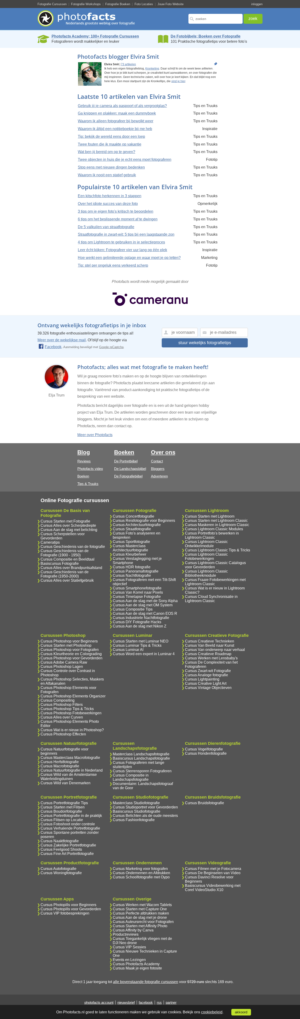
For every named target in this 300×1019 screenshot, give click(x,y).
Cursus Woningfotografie (61, 873)
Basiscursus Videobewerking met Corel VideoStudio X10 (212, 888)
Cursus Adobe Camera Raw (64, 662)
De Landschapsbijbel (130, 469)
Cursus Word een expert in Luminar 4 (144, 654)
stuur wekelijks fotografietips (204, 342)
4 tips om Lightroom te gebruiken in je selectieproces (121, 242)
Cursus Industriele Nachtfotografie (141, 618)
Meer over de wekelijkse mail (62, 340)
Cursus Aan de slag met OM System (142, 605)
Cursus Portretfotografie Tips (64, 803)
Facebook (53, 347)
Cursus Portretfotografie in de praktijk (71, 816)
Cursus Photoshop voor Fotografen (70, 650)
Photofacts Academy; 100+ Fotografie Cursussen (95, 36)
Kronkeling (152, 68)
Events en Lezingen (129, 960)
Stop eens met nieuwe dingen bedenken (111, 167)
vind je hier (178, 81)
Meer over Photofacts (94, 435)
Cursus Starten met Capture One (140, 909)
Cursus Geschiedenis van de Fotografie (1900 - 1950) (65, 553)
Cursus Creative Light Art (205, 683)
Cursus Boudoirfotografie (61, 811)
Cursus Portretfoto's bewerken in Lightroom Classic (212, 535)
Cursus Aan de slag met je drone (140, 917)
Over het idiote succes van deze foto (108, 204)
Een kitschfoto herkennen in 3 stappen (109, 196)
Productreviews (126, 934)
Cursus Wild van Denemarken (65, 783)
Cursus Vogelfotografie (204, 749)
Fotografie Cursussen (52, 4)
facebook (146, 1002)
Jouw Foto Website (171, 4)
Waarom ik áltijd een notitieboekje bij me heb (115, 129)
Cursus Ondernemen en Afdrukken (141, 873)
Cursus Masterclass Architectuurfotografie (130, 548)
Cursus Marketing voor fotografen (140, 869)
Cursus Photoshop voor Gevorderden (71, 658)
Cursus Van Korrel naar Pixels (138, 592)
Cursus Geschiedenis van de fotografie (73, 547)
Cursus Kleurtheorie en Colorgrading (71, 654)
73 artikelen (128, 64)
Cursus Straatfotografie (132, 529)
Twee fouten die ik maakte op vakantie (109, 144)
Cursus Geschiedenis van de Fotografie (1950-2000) (65, 574)
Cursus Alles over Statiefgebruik (67, 580)
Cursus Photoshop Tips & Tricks (67, 709)
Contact (157, 461)
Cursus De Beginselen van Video (212, 873)
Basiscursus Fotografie (60, 563)
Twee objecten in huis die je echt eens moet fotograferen (124, 160)
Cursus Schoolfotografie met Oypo (141, 877)
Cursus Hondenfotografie (206, 753)
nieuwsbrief (126, 1002)
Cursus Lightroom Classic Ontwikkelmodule (206, 544)
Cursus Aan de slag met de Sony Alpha (145, 601)
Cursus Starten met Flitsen (63, 807)
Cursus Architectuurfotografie (137, 525)
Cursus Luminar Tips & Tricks (137, 645)
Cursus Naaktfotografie (60, 841)
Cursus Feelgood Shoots (61, 849)
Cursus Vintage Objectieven (208, 688)
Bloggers (158, 469)
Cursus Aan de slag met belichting (69, 530)
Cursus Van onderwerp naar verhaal (215, 650)
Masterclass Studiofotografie (136, 803)
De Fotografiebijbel (128, 476)
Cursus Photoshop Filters (62, 705)
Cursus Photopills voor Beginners (68, 905)
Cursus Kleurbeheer (129, 554)
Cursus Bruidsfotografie (204, 803)
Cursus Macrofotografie (60, 766)
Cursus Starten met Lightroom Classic (216, 521)
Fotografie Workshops (86, 4)
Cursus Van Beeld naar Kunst (209, 645)
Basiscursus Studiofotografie (136, 811)
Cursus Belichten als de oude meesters (145, 816)
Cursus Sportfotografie (131, 542)
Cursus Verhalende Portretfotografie (70, 828)
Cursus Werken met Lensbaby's (211, 658)
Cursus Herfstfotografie (60, 762)
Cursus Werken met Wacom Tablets (142, 905)
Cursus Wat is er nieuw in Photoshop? (72, 730)
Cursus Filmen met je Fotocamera (213, 869)
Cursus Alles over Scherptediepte (68, 525)
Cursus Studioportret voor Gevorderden (145, 807)
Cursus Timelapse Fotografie (137, 597)
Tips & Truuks (87, 484)
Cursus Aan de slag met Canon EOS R (145, 613)
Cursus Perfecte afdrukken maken (141, 913)
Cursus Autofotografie (58, 869)
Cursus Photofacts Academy (136, 964)
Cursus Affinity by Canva (133, 930)
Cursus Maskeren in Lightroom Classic (217, 525)
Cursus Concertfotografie (133, 516)
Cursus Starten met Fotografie (65, 521)
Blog (83, 452)
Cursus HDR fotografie (131, 567)
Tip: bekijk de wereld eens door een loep (111, 136)
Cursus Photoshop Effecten (63, 734)
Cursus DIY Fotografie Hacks (137, 622)
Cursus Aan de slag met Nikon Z (139, 626)
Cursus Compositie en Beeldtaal (67, 559)
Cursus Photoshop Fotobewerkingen (71, 713)
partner (171, 1002)
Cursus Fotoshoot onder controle (68, 824)
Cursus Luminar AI (128, 650)
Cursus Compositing (58, 700)
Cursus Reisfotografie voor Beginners (144, 521)
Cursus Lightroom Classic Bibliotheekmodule (206, 573)
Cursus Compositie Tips (133, 609)
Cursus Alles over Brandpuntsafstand (71, 568)
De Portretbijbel (126, 461)
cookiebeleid (211, 1012)
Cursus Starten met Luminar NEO (140, 641)
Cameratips (50, 542)
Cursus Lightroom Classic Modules (214, 529)
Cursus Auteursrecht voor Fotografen (143, 922)
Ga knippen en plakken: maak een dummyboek (117, 113)
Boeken (83, 476)
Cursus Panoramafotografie (135, 571)
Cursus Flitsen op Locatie (62, 820)
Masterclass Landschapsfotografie (141, 754)
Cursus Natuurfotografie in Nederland (72, 770)
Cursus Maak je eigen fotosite (137, 968)
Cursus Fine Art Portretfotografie (67, 854)
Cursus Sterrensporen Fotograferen (142, 771)
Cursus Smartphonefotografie (137, 588)
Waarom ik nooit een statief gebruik (107, 175)
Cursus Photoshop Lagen (62, 667)
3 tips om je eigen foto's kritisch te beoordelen (115, 211)
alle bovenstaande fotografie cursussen (145, 982)
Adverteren (159, 476)
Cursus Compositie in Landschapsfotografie (131, 777)
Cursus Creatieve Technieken (209, 641)
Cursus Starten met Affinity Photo (140, 926)
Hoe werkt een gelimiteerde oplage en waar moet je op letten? (129, 258)
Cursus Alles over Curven (62, 717)
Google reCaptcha (111, 347)
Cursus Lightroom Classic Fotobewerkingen (206, 556)
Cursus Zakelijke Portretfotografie (68, 845)
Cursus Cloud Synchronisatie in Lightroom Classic (211, 599)
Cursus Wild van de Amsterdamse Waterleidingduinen (69, 777)
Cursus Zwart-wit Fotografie (208, 671)
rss (159, 1002)
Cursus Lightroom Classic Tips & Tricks (217, 550)
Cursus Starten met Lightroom (209, 516)
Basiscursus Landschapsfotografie (141, 758)
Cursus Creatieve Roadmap (208, 654)
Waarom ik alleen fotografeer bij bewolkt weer (115, 121)
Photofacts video (90, 469)
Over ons (163, 452)
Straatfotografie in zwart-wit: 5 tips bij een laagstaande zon (126, 234)
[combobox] (215, 19)
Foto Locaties (144, 4)
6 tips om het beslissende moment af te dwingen (118, 219)
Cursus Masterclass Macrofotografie (70, 758)
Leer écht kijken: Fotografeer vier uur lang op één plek (122, 250)
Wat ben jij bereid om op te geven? (106, 152)
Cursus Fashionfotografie (134, 820)
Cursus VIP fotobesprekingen (65, 913)
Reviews (84, 461)
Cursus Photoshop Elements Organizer (73, 696)
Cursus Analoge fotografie (206, 675)
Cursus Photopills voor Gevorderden (71, 909)
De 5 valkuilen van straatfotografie (106, 227)
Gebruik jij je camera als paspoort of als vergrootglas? (122, 106)
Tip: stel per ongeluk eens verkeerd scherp (113, 265)
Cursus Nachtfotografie (132, 575)
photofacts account (98, 1002)
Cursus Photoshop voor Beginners (69, 641)
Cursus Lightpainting (202, 679)
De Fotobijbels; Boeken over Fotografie (205, 36)
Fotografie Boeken (117, 4)
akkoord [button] (241, 1012)
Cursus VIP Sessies (129, 947)
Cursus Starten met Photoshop (66, 645)
